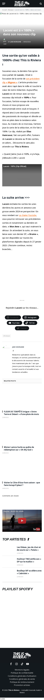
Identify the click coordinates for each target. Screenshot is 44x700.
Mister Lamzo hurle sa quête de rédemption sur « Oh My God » (19, 448)
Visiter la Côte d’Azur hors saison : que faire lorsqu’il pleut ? (22, 483)
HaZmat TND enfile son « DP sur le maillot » (29, 560)
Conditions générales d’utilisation (22, 676)
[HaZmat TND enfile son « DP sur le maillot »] (8, 561)
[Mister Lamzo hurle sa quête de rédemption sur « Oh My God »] (22, 433)
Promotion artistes (22, 685)
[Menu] (3, 3)
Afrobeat (6, 336)
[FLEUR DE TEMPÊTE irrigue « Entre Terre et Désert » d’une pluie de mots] (22, 397)
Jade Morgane (15, 42)
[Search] (40, 3)
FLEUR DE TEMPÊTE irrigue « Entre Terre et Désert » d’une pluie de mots (21, 412)
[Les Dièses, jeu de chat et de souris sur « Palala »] (8, 550)
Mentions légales (22, 670)
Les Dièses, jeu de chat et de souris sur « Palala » (29, 548)
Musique (11, 10)
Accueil (4, 10)
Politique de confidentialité (22, 673)
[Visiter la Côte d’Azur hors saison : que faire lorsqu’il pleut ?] (22, 468)
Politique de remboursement (22, 682)
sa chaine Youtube (27, 215)
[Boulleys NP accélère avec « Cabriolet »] (8, 573)
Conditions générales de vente (22, 679)
